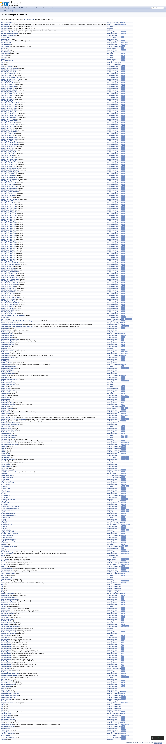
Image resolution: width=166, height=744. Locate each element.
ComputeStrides (6, 50)
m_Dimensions (5, 488)
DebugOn (3, 57)
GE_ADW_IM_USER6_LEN (8, 255)
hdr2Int (3, 450)
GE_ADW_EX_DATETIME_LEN (9, 68)
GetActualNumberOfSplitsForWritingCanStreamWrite (16, 326)
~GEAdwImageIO (6, 730)
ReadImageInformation (8, 573)
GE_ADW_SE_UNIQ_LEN (8, 310)
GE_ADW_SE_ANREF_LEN (8, 281)
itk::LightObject (111, 37)
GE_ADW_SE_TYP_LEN (7, 308)
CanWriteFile (5, 46)
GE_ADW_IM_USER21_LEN (8, 241)
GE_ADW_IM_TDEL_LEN (8, 195)
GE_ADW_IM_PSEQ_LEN (8, 175)
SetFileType (4, 617)
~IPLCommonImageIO (7, 733)
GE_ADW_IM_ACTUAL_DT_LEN (10, 102)
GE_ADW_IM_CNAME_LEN (8, 110)
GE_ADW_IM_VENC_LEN (8, 268)
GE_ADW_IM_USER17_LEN (8, 232)
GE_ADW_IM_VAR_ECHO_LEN (9, 262)
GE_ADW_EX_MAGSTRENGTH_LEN (11, 79)
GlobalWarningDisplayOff (8, 435)
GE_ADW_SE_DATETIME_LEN (9, 284)
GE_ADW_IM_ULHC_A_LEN (8, 204)
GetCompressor (6, 346)
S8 (2, 590)
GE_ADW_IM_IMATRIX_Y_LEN (9, 144)
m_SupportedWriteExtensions (10, 533)
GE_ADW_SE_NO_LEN (7, 295)
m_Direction (4, 490)
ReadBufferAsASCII (6, 568)
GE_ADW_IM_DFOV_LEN (8, 122)
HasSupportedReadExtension (9, 442)
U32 (2, 706)
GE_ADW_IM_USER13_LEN (8, 224)
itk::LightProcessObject (114, 22)
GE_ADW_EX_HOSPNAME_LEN (9, 77)
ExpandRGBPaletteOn (7, 61)
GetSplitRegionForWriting (8, 417)
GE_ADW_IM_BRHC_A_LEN (8, 104)
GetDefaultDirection (7, 350)
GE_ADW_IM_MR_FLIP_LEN (8, 153)
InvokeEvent (4, 461)
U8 (2, 710)
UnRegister (4, 712)
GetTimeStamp (5, 426)
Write (2, 722)
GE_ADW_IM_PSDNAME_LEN (9, 173)
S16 (2, 584)
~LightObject (5, 735)
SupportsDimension (7, 702)
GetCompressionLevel (7, 344)
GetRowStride (5, 410)
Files (44, 7)
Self (2, 592)
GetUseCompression (7, 428)
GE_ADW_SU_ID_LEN (7, 312)
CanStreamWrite (6, 44)
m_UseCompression (7, 537)
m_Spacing (4, 526)
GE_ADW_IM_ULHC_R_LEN (8, 206)
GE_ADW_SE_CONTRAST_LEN (9, 282)
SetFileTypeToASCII (7, 619)
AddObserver (5, 26)
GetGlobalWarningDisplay (8, 366)
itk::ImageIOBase (112, 32)
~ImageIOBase (5, 732)
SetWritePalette (6, 686)
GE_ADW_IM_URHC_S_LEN (8, 215)
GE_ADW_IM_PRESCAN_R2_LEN (10, 172)
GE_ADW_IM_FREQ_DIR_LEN (9, 139)
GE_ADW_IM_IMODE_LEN (8, 146)
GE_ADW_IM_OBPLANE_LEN (9, 161)
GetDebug (4, 348)
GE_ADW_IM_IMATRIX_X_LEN (9, 142)
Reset (3, 581)
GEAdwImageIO (7, 10)
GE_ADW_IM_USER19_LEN (8, 235)
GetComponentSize (7, 333)
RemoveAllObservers (7, 577)
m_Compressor (5, 484)
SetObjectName (5, 635)
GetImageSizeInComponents (9, 372)
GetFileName (5, 359)
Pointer (3, 555)
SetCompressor (5, 604)
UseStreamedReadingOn (8, 719)
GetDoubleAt (5, 355)
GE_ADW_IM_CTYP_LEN (8, 119)
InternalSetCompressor (8, 459)
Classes (38, 7)
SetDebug (4, 606)
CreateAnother (5, 53)
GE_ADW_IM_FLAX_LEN (7, 135)
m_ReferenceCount (6, 524)
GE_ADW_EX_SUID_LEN (7, 97)
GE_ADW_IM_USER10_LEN (8, 219)
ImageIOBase (5, 453)
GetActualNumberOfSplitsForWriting (11, 324)
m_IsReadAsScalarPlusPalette (10, 506)
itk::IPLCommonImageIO (114, 24)
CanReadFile (4, 41)
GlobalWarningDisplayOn (8, 437)
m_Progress (4, 522)
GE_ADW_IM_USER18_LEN (8, 233)
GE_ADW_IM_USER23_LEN (8, 244)
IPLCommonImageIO (7, 470)
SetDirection (5, 610)
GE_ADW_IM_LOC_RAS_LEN (9, 152)
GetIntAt (3, 375)
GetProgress (5, 406)
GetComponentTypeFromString (10, 341)
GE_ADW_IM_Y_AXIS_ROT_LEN (10, 277)
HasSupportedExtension (8, 441)
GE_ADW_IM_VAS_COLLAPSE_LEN (10, 264)
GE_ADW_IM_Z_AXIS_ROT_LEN (10, 279)
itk (1, 10)
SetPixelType (5, 639)
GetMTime (4, 386)
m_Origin (3, 519)
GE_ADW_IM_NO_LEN (7, 157)
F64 (2, 64)
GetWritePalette (6, 433)
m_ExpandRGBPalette (7, 492)
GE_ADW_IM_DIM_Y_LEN (8, 128)
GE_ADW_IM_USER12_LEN (8, 222)
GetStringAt (4, 421)
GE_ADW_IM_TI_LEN (7, 201)
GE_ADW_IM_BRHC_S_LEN (8, 108)
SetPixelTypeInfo (6, 641)
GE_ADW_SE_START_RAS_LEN (10, 304)
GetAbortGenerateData (8, 322)
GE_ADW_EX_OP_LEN (7, 82)
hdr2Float (4, 448)
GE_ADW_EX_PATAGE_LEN (8, 84)
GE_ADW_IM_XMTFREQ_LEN (9, 273)
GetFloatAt (4, 364)
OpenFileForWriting (6, 553)
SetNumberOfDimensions (8, 633)
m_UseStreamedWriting (8, 541)
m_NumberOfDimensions (8, 515)
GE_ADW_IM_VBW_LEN (7, 266)
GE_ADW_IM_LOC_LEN (7, 150)
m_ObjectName (5, 517)
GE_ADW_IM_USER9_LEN (8, 261)
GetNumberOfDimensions (8, 392)
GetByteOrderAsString (7, 330)
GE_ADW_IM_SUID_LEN (7, 190)
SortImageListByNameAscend (10, 693)
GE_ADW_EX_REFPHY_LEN (8, 95)
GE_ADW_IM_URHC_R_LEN (8, 213)
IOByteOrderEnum (6, 464)
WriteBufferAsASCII (7, 724)
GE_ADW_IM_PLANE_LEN (8, 166)
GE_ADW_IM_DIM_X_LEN (8, 126)
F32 (2, 62)
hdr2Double (4, 446)
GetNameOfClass (6, 388)
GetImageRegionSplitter (8, 368)
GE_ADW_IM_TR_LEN (7, 202)
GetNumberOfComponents (9, 390)
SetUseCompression (7, 681)
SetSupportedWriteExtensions (10, 675)
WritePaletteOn (5, 728)
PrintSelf (3, 562)
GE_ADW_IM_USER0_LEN (8, 217)
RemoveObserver (6, 579)
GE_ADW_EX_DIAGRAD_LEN (9, 72)
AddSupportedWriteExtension (10, 33)
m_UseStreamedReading (8, 539)
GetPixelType (5, 401)
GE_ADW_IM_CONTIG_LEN (8, 112)
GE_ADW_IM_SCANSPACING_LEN (10, 179)
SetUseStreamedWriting (8, 684)
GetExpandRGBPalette (7, 357)
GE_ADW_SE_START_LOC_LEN (10, 302)
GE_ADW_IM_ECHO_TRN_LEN (9, 130)
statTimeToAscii (6, 699)
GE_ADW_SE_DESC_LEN (8, 286)
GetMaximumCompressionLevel (10, 381)
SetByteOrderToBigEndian (9, 597)
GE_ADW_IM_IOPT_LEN (7, 148)
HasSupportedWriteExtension (9, 444)
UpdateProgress (6, 715)
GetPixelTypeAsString (7, 402)
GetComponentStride (7, 335)
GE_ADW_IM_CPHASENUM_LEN (10, 117)
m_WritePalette (5, 542)
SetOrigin (4, 637)
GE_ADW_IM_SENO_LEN (8, 184)
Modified (3, 544)
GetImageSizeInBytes (7, 370)
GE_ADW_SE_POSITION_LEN (9, 301)
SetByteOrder (5, 595)
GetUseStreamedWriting (8, 432)
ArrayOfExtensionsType (8, 35)
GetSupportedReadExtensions (10, 422)
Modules (21, 7)
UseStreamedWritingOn (8, 721)
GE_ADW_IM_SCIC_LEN (7, 181)
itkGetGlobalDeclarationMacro (10, 472)
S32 (2, 586)
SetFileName (5, 615)
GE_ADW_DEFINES (6, 66)
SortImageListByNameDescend (10, 695)
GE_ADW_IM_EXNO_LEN (8, 133)
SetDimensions (5, 608)
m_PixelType (4, 521)
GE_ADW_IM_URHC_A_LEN (8, 212)
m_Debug (4, 486)
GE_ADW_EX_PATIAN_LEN (8, 86)
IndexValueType (5, 455)
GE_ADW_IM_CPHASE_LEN (8, 115)
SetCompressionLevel (7, 602)
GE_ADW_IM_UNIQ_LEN (7, 210)
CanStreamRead (6, 42)
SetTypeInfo (4, 679)
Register (3, 575)
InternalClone (5, 457)
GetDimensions (5, 352)
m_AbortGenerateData (7, 477)
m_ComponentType (6, 481)
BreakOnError (5, 37)
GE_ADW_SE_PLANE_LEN (8, 299)
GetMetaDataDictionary (8, 382)
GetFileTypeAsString (7, 362)
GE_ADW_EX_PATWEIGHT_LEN (10, 93)
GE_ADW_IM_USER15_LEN (8, 228)
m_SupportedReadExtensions (9, 532)
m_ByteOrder (5, 479)
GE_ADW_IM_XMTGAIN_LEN (9, 275)
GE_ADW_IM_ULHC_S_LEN (8, 208)
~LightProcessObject (7, 737)
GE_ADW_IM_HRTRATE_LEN (9, 141)
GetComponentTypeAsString (9, 339)
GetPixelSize (5, 397)
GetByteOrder (5, 328)
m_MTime (4, 512)
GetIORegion (5, 377)
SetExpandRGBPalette (7, 613)
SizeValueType (5, 690)
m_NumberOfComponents (8, 513)
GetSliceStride (5, 413)
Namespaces (29, 7)
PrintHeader (4, 559)
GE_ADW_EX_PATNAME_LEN (9, 90)
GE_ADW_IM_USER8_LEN (8, 259)
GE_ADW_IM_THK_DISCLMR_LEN (10, 199)
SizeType (3, 688)
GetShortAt (4, 412)
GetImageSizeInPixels (7, 373)
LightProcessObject (7, 475)
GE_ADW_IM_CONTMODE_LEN (9, 113)
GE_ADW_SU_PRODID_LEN (8, 313)
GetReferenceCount (7, 408)
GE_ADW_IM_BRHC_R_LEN (8, 106)
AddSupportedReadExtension (9, 32)
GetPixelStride (5, 399)
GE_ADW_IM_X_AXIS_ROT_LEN (10, 272)
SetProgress (5, 668)
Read (2, 566)
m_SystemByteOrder (7, 535)
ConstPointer (5, 52)
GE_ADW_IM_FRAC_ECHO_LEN (10, 137)
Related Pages (13, 7)
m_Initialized (5, 502)
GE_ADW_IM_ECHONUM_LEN (9, 132)
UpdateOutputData (6, 713)
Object (3, 550)
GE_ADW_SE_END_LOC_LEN (9, 288)
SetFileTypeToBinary (7, 621)
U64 (2, 708)
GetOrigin (4, 395)
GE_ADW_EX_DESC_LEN (8, 70)
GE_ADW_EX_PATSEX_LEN (8, 92)
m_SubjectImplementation (8, 530)
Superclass (4, 701)
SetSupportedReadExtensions (10, 673)
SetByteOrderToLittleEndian (9, 599)
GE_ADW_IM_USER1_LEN (8, 237)
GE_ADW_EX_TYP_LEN (7, 101)
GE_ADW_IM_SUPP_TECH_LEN (10, 192)
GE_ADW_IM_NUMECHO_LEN (9, 159)
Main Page (5, 7)
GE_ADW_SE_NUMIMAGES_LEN (10, 297)
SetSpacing (4, 672)
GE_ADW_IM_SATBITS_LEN (9, 177)
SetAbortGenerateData (8, 593)
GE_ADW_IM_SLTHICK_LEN (9, 188)
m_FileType (4, 497)
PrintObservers (5, 561)
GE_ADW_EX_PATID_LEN (8, 88)
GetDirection (5, 353)
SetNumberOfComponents (9, 632)
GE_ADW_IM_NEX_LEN (7, 155)
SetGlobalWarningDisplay (8, 622)
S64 (2, 588)
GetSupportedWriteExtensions (10, 424)
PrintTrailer (4, 564)
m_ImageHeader (6, 501)
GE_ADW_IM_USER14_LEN (8, 226)
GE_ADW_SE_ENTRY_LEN (8, 292)
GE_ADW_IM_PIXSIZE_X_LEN (9, 162)
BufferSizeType (5, 39)
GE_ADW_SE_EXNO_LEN (8, 293)
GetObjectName (5, 393)
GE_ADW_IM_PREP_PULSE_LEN (10, 168)
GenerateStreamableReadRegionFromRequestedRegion (17, 321)
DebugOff (4, 55)
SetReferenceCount (7, 670)
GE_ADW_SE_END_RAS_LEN (9, 290)
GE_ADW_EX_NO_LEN (7, 81)
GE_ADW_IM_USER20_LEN (8, 239)
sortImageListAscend (7, 692)
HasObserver (5, 439)
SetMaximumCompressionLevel (10, 626)
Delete (3, 59)
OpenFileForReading (7, 552)
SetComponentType (7, 601)
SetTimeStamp (5, 677)
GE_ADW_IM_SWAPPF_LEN (8, 193)
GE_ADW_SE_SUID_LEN (7, 306)
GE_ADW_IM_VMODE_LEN (8, 270)
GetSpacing (4, 415)
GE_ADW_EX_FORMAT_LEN (9, 73)
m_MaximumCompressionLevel (10, 508)
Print (2, 557)
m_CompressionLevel (7, 482)
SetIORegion (4, 624)
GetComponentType (7, 337)
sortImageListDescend (8, 697)
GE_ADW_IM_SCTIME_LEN (8, 182)
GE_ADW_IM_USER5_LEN (8, 253)
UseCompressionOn (7, 717)
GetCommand (5, 332)
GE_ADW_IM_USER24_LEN (8, 246)
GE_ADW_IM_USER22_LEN (8, 242)
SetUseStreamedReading (8, 682)
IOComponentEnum (6, 466)
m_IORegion (4, 504)
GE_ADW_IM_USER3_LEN (8, 250)
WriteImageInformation (8, 726)
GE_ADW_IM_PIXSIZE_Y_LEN (9, 164)
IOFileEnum (4, 468)
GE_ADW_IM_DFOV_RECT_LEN (10, 124)
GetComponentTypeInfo (8, 342)
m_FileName (4, 493)
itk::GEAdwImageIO (29, 19)
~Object (3, 739)
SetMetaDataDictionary (8, 628)
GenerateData (5, 319)
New (2, 548)
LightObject (4, 473)
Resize (3, 582)
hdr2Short (4, 452)
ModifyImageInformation (8, 546)
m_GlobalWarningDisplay (8, 499)
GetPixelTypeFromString (8, 404)
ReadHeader (4, 572)
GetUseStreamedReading (8, 430)
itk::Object (110, 26)
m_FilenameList (5, 495)
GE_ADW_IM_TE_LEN (7, 197)
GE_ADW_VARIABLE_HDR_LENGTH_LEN (12, 315)
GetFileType (4, 361)
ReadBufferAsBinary (7, 570)
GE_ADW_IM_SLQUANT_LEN (9, 186)
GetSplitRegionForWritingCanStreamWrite (13, 419)
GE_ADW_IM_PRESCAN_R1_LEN (10, 170)
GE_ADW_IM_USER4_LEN (8, 252)
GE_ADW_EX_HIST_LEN (7, 75)
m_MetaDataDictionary (8, 510)
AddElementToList (6, 24)
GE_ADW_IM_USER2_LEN (8, 248)
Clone (3, 48)
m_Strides (4, 528)
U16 (2, 704)
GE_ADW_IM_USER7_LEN (8, 257)
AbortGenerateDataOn (7, 22)
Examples (51, 7)
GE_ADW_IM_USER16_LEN (8, 230)
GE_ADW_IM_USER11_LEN (8, 221)
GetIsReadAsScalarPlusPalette (10, 379)
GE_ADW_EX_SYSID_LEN (8, 99)
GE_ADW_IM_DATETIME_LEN (9, 121)
